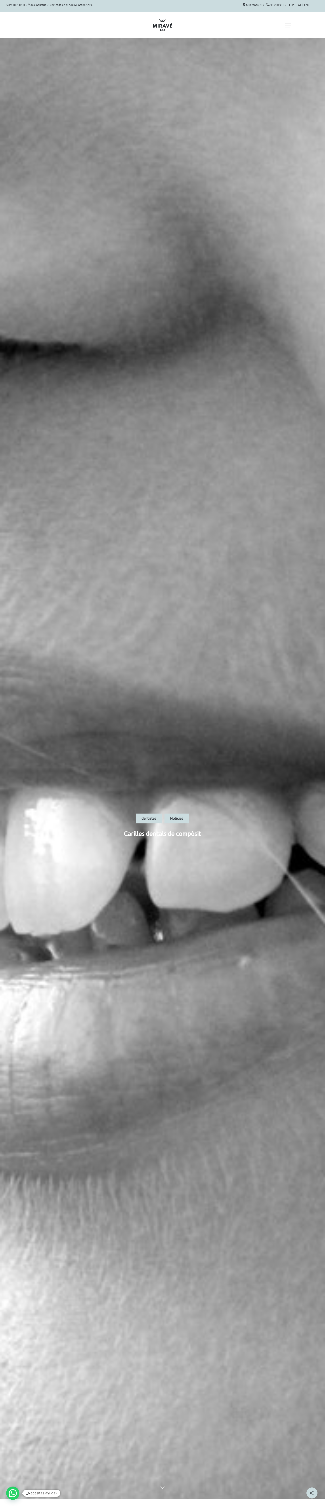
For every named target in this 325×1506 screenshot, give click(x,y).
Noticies (176, 818)
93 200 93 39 (278, 5)
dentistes (148, 818)
